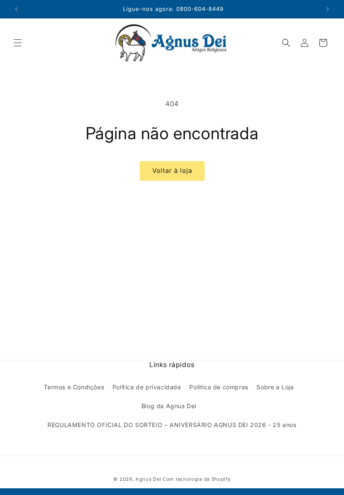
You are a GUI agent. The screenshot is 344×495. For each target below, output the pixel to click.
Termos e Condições (74, 387)
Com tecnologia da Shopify (197, 479)
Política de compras (218, 387)
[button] (17, 43)
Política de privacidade (146, 387)
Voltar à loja (172, 171)
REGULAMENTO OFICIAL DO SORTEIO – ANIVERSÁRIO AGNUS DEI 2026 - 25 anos (171, 424)
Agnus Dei (148, 479)
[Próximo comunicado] (327, 9)
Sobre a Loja (275, 387)
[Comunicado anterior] (16, 9)
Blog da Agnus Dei (168, 405)
